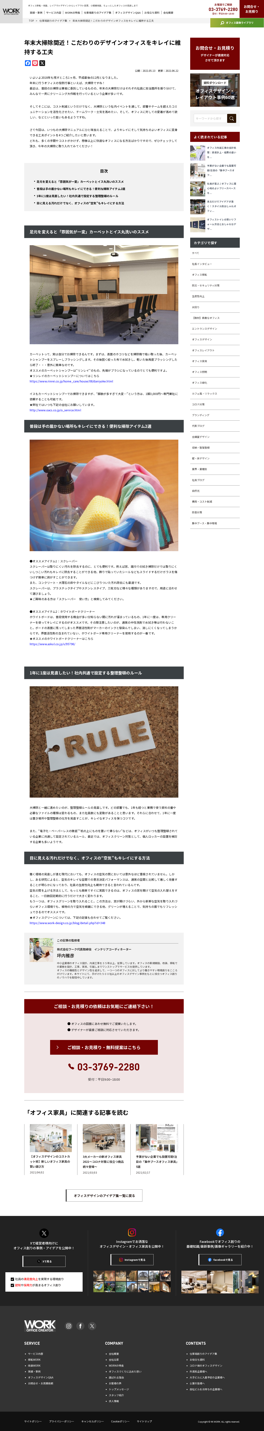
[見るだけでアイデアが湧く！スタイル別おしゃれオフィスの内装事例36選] (198, 206)
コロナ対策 (198, 404)
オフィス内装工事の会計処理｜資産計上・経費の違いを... (221, 152)
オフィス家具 (199, 361)
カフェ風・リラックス (204, 393)
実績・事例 (36, 12)
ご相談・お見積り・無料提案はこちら (104, 1047)
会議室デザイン (201, 437)
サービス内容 (53, 12)
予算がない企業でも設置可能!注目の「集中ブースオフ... (221, 170)
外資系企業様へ (198, 1371)
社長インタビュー (202, 264)
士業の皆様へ (197, 1383)
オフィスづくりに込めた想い (125, 1371)
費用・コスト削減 (202, 501)
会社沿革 (114, 1359)
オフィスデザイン (202, 339)
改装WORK (34, 1365)
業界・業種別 (199, 469)
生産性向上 (198, 296)
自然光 (196, 491)
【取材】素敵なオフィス (206, 318)
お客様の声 (115, 1383)
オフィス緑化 (199, 382)
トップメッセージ (119, 1389)
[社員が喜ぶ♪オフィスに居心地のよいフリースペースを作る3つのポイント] (198, 188)
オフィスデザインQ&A (128, 12)
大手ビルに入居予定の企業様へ (207, 1377)
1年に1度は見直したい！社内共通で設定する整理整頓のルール (77, 196)
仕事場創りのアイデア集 (97, 12)
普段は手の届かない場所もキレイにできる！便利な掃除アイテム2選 (81, 189)
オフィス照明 (199, 372)
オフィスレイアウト (203, 350)
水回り (196, 307)
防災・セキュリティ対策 (205, 285)
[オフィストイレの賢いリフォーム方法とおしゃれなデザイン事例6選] (198, 224)
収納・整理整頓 (201, 447)
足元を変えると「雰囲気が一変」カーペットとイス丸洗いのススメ (80, 181)
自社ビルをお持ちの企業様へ (206, 1389)
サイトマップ (144, 1421)
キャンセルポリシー (92, 1421)
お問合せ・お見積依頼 (40, 1383)
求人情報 (114, 1401)
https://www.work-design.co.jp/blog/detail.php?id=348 (67, 923)
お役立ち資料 (151, 12)
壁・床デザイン (201, 458)
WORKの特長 (72, 12)
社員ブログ (198, 480)
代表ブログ (198, 426)
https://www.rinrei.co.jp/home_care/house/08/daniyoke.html (71, 381)
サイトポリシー (33, 1421)
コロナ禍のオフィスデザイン (206, 1365)
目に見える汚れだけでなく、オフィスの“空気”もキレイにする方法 (80, 203)
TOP (31, 20)
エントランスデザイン (204, 328)
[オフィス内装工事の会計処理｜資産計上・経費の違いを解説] (198, 153)
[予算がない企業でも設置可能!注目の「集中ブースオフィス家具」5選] (198, 170)
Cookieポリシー (120, 1421)
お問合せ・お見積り (252, 9)
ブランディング (200, 415)
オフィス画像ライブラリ (240, 22)
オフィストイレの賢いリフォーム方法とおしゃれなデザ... (221, 224)
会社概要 (168, 12)
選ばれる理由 (116, 1377)
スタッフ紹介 (116, 1395)
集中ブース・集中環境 (204, 523)
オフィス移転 (199, 274)
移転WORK (34, 1359)
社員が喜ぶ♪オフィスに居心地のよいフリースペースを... (221, 188)
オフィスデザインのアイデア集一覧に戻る (104, 1195)
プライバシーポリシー (61, 1421)
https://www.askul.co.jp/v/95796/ (52, 644)
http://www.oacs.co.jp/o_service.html (55, 410)
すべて (195, 253)
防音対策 (197, 512)
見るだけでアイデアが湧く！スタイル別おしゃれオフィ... (221, 206)
